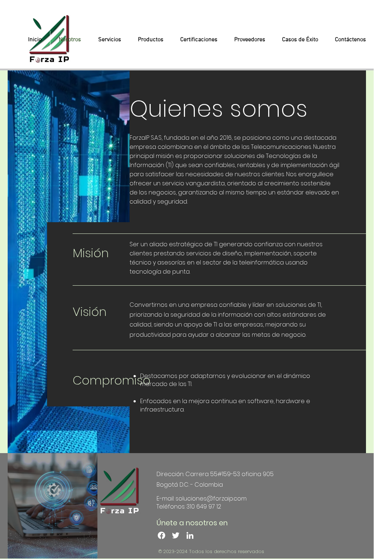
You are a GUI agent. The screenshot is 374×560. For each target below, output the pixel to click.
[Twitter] (176, 535)
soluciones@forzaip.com (211, 498)
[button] (109, 40)
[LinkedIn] (190, 535)
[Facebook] (161, 535)
